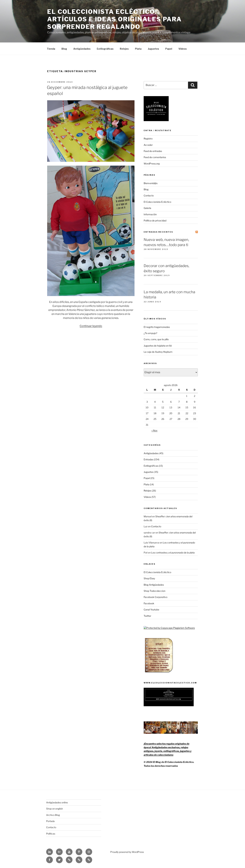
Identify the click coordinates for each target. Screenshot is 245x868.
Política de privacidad (155, 220)
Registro (148, 138)
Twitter (147, 615)
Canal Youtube (151, 609)
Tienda (51, 48)
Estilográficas (105, 48)
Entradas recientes (158, 232)
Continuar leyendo (91, 326)
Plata (138, 48)
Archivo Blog (53, 815)
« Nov (155, 430)
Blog (64, 48)
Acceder (148, 144)
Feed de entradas (153, 151)
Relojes (124, 48)
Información (150, 214)
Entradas (148, 459)
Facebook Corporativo (155, 597)
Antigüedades (81, 48)
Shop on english (54, 808)
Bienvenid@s (151, 183)
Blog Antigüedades (154, 584)
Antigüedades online (57, 802)
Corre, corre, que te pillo (156, 339)
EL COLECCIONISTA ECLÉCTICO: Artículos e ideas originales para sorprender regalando (114, 19)
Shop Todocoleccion (154, 590)
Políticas (50, 833)
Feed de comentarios (155, 157)
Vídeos (182, 48)
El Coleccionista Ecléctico (157, 201)
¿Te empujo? (150, 333)
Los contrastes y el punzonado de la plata (173, 552)
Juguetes (153, 48)
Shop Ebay (149, 578)
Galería (147, 208)
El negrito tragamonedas (157, 327)
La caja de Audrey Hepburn (158, 351)
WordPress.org (152, 163)
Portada (50, 821)
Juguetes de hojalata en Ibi (158, 345)
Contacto (149, 195)
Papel (168, 48)
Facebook (149, 603)
